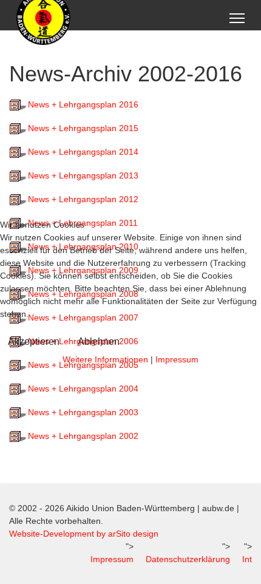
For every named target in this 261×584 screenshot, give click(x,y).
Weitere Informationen (105, 359)
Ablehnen (99, 341)
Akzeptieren (33, 341)
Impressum (176, 359)
